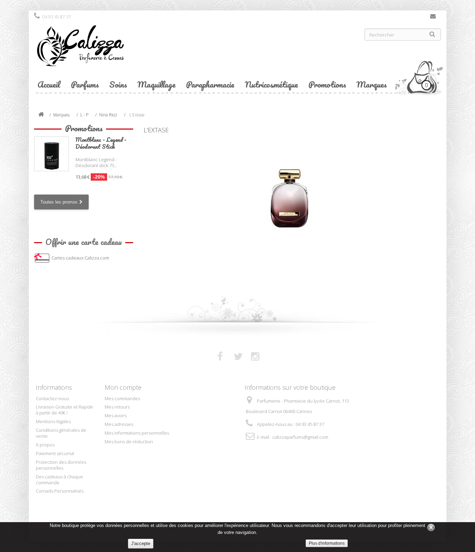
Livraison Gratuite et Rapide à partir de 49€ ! (64, 410)
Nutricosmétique (271, 84)
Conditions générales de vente (61, 433)
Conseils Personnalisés (59, 491)
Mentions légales (53, 421)
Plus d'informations (327, 543)
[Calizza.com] (133, 51)
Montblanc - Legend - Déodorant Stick (101, 143)
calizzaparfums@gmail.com (300, 437)
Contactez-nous (433, 17)
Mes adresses (119, 424)
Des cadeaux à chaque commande (59, 479)
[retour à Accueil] (41, 114)
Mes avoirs (116, 415)
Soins (118, 84)
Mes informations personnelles (137, 433)
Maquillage (156, 84)
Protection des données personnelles (61, 465)
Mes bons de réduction (129, 441)
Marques (371, 84)
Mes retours (117, 407)
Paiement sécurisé (55, 453)
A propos (45, 445)
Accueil (49, 84)
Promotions (327, 84)
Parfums (85, 84)
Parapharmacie (210, 84)
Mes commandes (122, 398)
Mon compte (123, 387)
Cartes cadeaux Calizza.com (80, 258)
